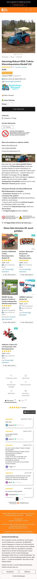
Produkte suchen (11, 378)
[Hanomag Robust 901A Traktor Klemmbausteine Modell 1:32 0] (18, 36)
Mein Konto (25, 378)
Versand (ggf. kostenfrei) (13, 81)
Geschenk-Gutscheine (25, 394)
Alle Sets (19, 57)
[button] (18, 5)
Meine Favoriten (25, 385)
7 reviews (17, 67)
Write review (31, 412)
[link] (19, 575)
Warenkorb (11, 393)
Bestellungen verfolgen (11, 386)
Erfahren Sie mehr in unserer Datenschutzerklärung (17, 565)
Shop (12, 57)
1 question (24, 67)
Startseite (5, 57)
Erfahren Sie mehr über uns (10, 567)
